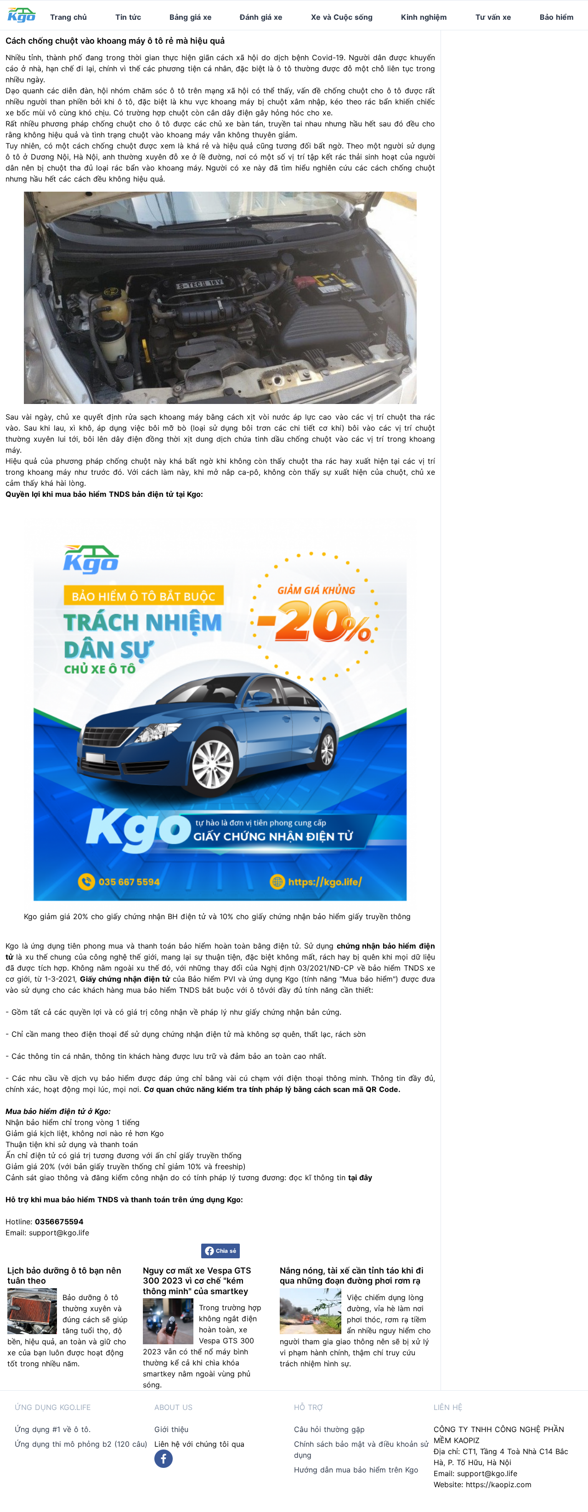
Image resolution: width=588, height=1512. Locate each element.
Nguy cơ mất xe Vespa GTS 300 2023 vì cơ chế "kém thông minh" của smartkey (197, 1281)
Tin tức (128, 17)
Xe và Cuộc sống (342, 17)
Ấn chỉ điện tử (31, 1155)
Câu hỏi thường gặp (329, 1429)
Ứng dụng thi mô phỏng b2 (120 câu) (81, 1444)
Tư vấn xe (493, 17)
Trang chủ (68, 17)
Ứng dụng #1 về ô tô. (52, 1429)
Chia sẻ (226, 1250)
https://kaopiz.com (498, 1484)
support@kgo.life (487, 1473)
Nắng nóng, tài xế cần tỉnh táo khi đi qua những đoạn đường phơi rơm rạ (352, 1276)
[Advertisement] (518, 87)
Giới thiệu (171, 1429)
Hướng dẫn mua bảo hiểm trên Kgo (356, 1469)
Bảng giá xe (191, 17)
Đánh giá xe (261, 17)
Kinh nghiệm (424, 17)
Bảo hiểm (557, 17)
